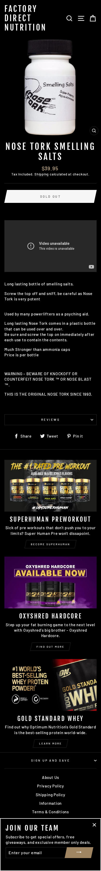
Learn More (50, 743)
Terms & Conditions (50, 811)
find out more (50, 646)
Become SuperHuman (50, 544)
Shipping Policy (50, 794)
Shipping (41, 174)
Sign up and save (50, 760)
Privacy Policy (50, 786)
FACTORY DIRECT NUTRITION (25, 18)
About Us (50, 777)
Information (50, 803)
